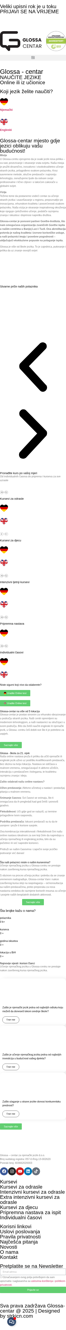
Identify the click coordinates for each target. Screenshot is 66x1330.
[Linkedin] (28, 1171)
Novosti (8, 1247)
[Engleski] (4, 122)
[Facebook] (4, 1171)
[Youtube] (20, 1171)
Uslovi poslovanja (20, 1231)
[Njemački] (4, 102)
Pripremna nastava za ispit (30, 1212)
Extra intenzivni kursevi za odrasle (30, 1199)
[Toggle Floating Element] (11, 1321)
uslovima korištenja (42, 1281)
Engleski (6, 130)
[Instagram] (12, 1171)
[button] (33, 58)
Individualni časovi (21, 1217)
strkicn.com (20, 1316)
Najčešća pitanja (19, 1242)
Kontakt (8, 1257)
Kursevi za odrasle (21, 1187)
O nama (9, 1252)
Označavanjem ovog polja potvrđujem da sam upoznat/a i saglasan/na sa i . (32, 1281)
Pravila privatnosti (20, 1237)
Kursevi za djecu (19, 1207)
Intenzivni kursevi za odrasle (32, 1192)
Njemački (6, 109)
